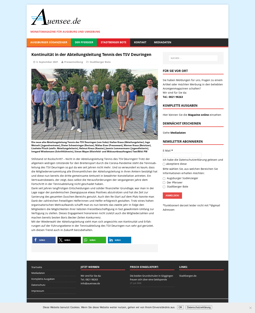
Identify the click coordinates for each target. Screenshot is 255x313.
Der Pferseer (84, 42)
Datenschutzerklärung (193, 159)
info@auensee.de (90, 283)
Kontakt (140, 42)
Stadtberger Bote (113, 42)
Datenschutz (38, 285)
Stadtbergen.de (187, 275)
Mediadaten (162, 42)
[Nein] (250, 308)
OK (180, 307)
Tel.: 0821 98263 (173, 97)
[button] (44, 240)
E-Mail (168, 150)
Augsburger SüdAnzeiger (48, 42)
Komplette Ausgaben (43, 279)
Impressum (37, 290)
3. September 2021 (47, 62)
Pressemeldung (73, 62)
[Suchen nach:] (193, 58)
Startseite (36, 267)
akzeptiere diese (176, 164)
